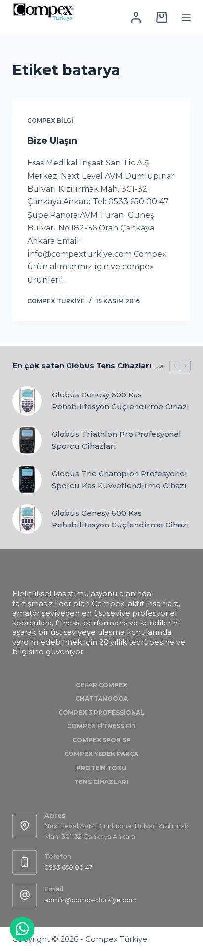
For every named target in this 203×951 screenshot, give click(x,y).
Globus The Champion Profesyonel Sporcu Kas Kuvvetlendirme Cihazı (119, 480)
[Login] (136, 17)
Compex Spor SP (101, 740)
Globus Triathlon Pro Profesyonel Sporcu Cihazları (116, 440)
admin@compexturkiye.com (90, 900)
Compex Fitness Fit (101, 726)
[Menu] (186, 17)
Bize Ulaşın (52, 140)
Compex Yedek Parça (101, 753)
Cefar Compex (101, 685)
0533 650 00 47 (68, 867)
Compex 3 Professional (101, 712)
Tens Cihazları (101, 782)
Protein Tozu (101, 768)
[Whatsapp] (22, 929)
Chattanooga (101, 698)
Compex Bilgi (50, 120)
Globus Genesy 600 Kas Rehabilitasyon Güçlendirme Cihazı (120, 401)
